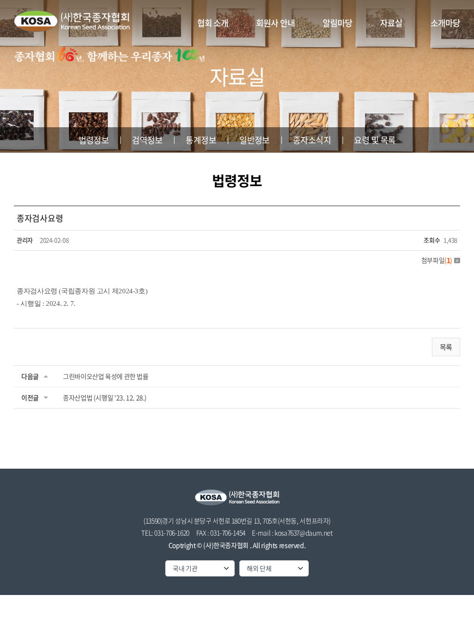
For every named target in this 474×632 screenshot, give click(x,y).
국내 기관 (185, 568)
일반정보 (254, 140)
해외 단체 (259, 568)
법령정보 (94, 140)
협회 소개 (213, 23)
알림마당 (337, 23)
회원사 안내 (275, 23)
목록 (446, 347)
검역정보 (147, 140)
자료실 (391, 23)
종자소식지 (312, 140)
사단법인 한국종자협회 (72, 20)
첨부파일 (436, 260)
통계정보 (201, 140)
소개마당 (445, 23)
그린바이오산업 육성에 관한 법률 (106, 376)
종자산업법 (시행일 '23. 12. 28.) (105, 397)
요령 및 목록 (374, 140)
